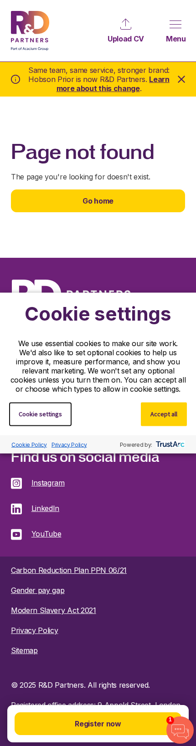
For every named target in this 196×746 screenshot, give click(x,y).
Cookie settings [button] (40, 414)
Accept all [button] (163, 414)
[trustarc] (169, 444)
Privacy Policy (69, 444)
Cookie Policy (29, 444)
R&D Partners (30, 31)
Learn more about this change (113, 84)
